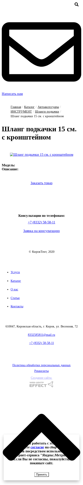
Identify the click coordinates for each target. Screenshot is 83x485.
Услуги (15, 272)
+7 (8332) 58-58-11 (41, 222)
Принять (41, 474)
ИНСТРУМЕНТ (21, 111)
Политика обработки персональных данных (41, 365)
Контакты (17, 306)
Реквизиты (41, 371)
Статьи (15, 298)
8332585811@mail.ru (41, 334)
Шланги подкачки (47, 111)
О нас (14, 289)
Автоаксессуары (48, 107)
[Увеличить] (41, 154)
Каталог (29, 107)
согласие (37, 447)
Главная (16, 107)
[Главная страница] (41, 246)
